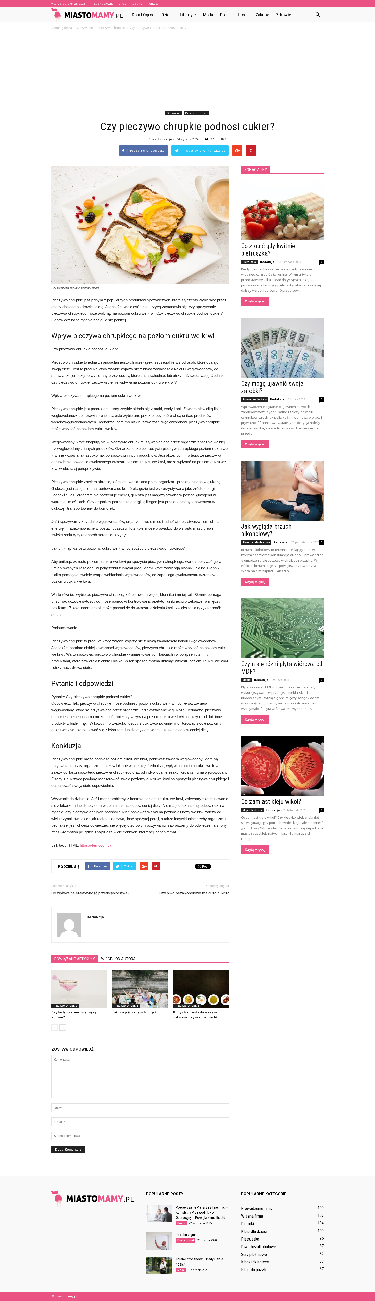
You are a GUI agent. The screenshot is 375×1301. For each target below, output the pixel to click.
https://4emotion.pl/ (95, 845)
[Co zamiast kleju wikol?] (282, 766)
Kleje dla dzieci (252, 810)
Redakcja (165, 139)
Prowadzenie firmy (255, 399)
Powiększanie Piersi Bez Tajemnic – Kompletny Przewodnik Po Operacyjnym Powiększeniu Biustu (202, 1212)
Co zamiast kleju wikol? (271, 801)
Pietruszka (250, 262)
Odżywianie (174, 113)
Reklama (137, 3)
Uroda (243, 14)
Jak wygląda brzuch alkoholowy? (266, 530)
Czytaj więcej (255, 301)
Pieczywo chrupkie (196, 113)
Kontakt (152, 3)
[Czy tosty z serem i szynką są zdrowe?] (79, 989)
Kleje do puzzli (253, 1269)
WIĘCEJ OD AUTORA (118, 959)
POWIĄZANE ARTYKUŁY (74, 959)
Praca (225, 14)
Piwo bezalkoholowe (256, 542)
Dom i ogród (143, 14)
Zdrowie (283, 14)
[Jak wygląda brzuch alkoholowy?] (282, 491)
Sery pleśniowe (254, 1254)
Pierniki (247, 1223)
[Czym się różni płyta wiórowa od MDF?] (282, 628)
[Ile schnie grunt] (159, 1241)
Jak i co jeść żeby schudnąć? (134, 1012)
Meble (247, 680)
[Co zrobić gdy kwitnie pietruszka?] (282, 210)
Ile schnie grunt (187, 1235)
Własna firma (252, 1216)
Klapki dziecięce (255, 1261)
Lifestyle (188, 14)
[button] (317, 15)
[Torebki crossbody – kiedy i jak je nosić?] (159, 1265)
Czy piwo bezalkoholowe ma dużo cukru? (194, 893)
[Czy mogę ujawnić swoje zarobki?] (282, 348)
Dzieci (167, 14)
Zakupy (262, 14)
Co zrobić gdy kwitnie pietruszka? (268, 249)
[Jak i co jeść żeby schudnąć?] (140, 989)
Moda (208, 14)
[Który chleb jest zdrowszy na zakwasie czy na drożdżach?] (201, 989)
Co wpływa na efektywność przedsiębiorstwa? (90, 893)
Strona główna (104, 3)
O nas (122, 3)
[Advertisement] (187, 71)
